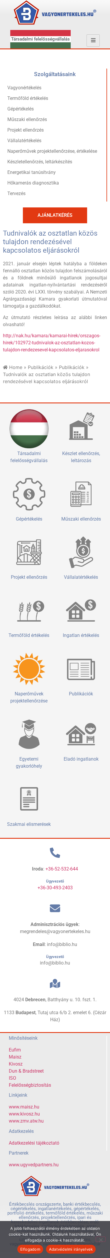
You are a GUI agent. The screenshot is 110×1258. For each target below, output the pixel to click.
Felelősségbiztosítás (30, 1085)
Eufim (15, 1050)
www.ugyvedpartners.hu (34, 1165)
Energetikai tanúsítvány (31, 172)
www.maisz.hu (24, 1107)
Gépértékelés (20, 109)
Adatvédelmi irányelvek (71, 1249)
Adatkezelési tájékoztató (34, 1143)
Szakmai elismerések (29, 824)
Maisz (15, 1057)
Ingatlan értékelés (81, 635)
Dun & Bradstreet (26, 1071)
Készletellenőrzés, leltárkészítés (39, 162)
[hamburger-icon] (93, 40)
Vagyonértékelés (24, 87)
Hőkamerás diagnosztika (33, 183)
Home (15, 367)
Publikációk (40, 367)
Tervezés (16, 193)
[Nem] (101, 1239)
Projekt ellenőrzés (25, 130)
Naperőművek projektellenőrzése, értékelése (52, 151)
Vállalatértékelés (24, 140)
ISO (12, 1078)
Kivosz (16, 1064)
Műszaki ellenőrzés (27, 119)
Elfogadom (30, 1249)
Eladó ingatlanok (81, 759)
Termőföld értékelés (27, 98)
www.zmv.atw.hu (26, 1121)
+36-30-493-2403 (55, 887)
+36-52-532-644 (61, 869)
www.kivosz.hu (24, 1114)
